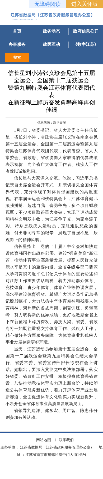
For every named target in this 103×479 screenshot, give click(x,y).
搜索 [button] (17, 57)
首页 (17, 31)
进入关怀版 (84, 4)
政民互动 (51, 44)
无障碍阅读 (47, 4)
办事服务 (17, 44)
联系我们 (66, 440)
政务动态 (51, 31)
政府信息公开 (86, 31)
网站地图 (43, 440)
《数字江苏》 (86, 44)
